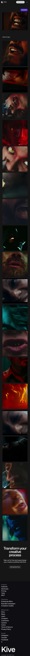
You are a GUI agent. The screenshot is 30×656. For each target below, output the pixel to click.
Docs (3, 612)
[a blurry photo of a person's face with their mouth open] (15, 422)
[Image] (15, 106)
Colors (3, 625)
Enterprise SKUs (7, 601)
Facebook (4, 640)
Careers (4, 623)
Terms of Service (7, 627)
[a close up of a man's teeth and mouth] (15, 79)
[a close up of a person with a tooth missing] (15, 53)
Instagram (4, 635)
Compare (4, 618)
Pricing (3, 591)
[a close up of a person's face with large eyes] (15, 159)
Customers (5, 621)
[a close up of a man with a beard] (15, 264)
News (3, 614)
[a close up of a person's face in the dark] (15, 449)
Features (4, 587)
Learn (3, 616)
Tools (3, 593)
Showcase (4, 589)
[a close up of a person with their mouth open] (15, 290)
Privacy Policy (6, 629)
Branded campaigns (8, 604)
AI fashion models (7, 606)
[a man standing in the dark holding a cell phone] (15, 238)
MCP (3, 595)
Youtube (4, 637)
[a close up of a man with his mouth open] (15, 211)
